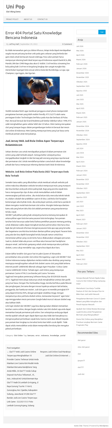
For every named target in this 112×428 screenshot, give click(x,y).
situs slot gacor (84, 347)
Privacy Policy (12, 19)
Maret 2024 (80, 166)
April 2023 (80, 215)
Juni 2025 (80, 99)
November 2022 (82, 237)
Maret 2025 (80, 113)
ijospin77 (81, 360)
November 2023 (82, 184)
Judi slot (81, 374)
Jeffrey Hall (14, 44)
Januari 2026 (81, 68)
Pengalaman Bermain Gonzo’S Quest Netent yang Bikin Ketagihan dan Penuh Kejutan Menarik (90, 301)
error (38, 335)
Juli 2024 (79, 148)
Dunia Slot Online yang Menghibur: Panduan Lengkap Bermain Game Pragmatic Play (89, 322)
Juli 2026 (79, 46)
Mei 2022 (79, 251)
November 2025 (82, 77)
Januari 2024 (81, 175)
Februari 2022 (81, 264)
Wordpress (104, 426)
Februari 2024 (81, 171)
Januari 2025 (81, 122)
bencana (31, 335)
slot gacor (82, 340)
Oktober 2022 (81, 242)
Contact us (42, 19)
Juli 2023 (79, 202)
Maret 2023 (80, 219)
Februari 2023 (81, 224)
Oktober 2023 (81, 188)
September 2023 (82, 193)
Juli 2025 (79, 95)
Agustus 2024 (81, 144)
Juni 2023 (80, 206)
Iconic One (78, 426)
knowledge (54, 335)
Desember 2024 (82, 126)
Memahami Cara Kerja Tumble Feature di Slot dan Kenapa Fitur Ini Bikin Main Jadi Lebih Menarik (90, 291)
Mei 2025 (79, 104)
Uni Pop (15, 6)
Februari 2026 (81, 64)
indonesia (45, 335)
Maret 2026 (80, 59)
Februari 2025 (81, 117)
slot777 (81, 367)
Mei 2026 (79, 51)
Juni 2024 (80, 153)
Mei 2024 (79, 157)
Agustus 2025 (81, 91)
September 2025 (82, 86)
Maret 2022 (80, 259)
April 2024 (80, 162)
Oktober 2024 (81, 135)
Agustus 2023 (81, 197)
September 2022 (82, 246)
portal (62, 335)
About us (28, 19)
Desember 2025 (82, 73)
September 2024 (82, 139)
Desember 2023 (82, 179)
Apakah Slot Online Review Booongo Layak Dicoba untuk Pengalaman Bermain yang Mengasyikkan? (90, 312)
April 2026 (80, 55)
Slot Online (18, 335)
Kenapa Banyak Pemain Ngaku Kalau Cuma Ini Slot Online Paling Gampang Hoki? (90, 281)
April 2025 (80, 108)
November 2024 (82, 131)
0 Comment (67, 44)
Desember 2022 (82, 233)
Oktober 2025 (81, 82)
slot (79, 354)
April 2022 (80, 255)
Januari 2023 (81, 228)
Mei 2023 (79, 210)
